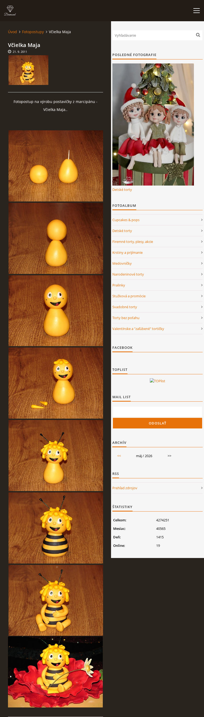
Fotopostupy (33, 31)
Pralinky (118, 285)
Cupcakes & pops (125, 219)
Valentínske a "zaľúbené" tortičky (138, 328)
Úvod (12, 31)
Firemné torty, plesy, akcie (132, 241)
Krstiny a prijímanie (127, 252)
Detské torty (122, 189)
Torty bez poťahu (125, 317)
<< (119, 455)
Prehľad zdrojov (124, 488)
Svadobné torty (124, 306)
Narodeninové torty (128, 274)
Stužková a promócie (129, 296)
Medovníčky (122, 263)
